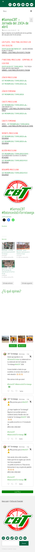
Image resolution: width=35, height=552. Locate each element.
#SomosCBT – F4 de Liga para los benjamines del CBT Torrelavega (8, 252)
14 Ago (28, 399)
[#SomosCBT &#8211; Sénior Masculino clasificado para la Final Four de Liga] (23, 245)
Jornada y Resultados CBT (12, 30)
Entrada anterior (8, 283)
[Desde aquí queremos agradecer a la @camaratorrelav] (29, 339)
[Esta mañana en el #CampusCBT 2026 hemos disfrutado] (5, 339)
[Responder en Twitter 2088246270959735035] (9, 439)
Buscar (24, 543)
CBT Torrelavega (13, 354)
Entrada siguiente (27, 283)
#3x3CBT (18, 364)
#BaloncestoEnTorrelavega (23, 384)
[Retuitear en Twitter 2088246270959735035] (13, 439)
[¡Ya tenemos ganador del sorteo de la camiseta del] (13, 339)
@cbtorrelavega (22, 354)
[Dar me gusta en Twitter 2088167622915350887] (17, 484)
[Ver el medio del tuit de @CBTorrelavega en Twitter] (9, 386)
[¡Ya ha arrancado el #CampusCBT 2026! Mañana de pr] (21, 339)
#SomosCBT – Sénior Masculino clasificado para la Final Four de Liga (23, 252)
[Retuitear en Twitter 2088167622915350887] (13, 484)
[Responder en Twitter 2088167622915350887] (9, 484)
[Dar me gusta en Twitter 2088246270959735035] (17, 439)
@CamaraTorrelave (13, 359)
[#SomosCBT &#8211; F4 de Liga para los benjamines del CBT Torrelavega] (8, 245)
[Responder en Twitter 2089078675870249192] (9, 391)
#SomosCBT (11, 384)
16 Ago (28, 354)
